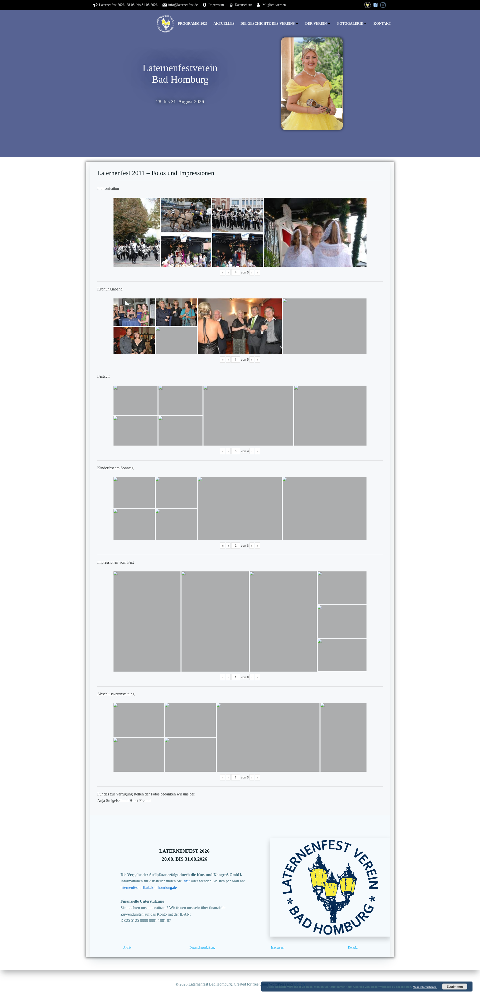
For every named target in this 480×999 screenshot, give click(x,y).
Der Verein (316, 23)
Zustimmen (455, 986)
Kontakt (382, 23)
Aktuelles (224, 23)
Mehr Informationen (424, 986)
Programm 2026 (193, 23)
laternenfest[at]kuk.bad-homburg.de (148, 887)
